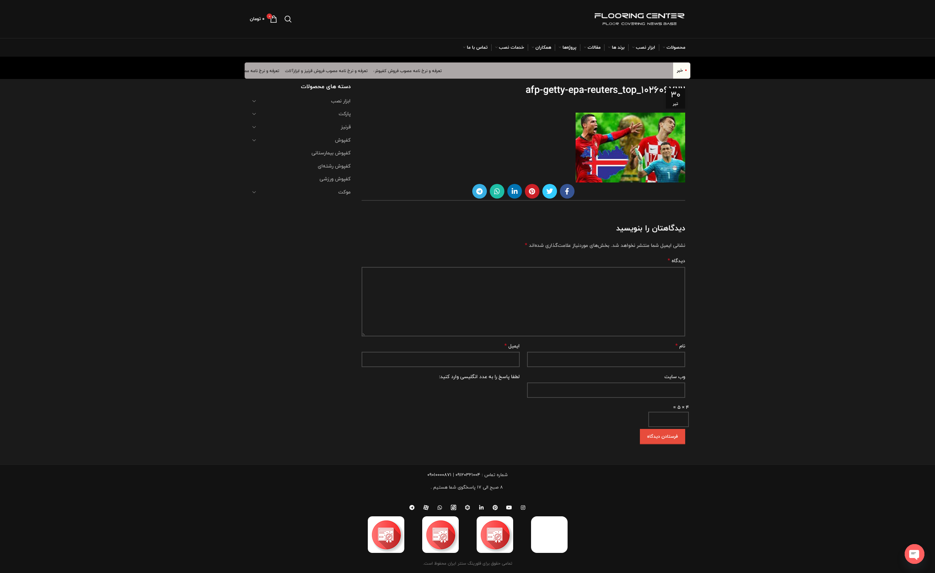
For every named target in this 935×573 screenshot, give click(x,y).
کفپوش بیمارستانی (331, 152)
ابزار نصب (341, 101)
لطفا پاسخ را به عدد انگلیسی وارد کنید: (479, 377)
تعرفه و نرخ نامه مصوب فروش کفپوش (415, 70)
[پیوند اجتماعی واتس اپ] (497, 191)
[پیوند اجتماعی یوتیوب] (509, 507)
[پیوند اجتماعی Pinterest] (532, 191)
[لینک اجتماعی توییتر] (549, 191)
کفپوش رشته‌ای (334, 166)
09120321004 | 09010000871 (453, 475)
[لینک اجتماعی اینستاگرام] (523, 507)
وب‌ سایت (674, 377)
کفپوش (343, 140)
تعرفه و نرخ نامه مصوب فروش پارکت (254, 70)
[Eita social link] (453, 507)
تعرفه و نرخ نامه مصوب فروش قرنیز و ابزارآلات (334, 70)
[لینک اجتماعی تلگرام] (479, 191)
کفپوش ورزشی (335, 178)
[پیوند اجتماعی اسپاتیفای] (467, 507)
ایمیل (512, 346)
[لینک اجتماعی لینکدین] (514, 191)
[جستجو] (288, 19)
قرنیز (346, 126)
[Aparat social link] (425, 507)
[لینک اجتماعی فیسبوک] (567, 191)
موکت (344, 192)
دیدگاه (676, 261)
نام (680, 346)
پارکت (345, 113)
